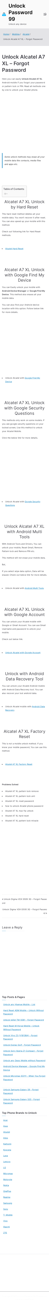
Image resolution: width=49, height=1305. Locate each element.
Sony (5, 1209)
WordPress (28, 1299)
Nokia (6, 1185)
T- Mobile (7, 1215)
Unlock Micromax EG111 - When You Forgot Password (24, 1078)
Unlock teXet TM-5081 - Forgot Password (23, 1020)
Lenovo (6, 1161)
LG (4, 1167)
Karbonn (7, 1144)
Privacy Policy (9, 1277)
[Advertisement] (24, 119)
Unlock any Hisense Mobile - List (19, 1004)
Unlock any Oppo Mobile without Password (24, 1060)
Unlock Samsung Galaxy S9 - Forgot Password (21, 1091)
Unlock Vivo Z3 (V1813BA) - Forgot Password (20, 1037)
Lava (5, 1155)
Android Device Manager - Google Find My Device (24, 1068)
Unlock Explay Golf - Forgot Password (22, 1045)
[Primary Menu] (45, 14)
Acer (5, 1120)
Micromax (8, 1173)
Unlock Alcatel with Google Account (22, 652)
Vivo (5, 1221)
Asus (5, 1126)
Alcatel (6, 1132)
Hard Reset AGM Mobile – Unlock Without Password (23, 1012)
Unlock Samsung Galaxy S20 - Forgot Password (21, 1101)
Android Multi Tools (34, 588)
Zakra (17, 1299)
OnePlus (7, 1191)
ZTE (5, 1232)
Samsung (7, 1203)
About (5, 1271)
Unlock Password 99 (21, 12)
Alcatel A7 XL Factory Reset (18, 764)
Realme (6, 1197)
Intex (5, 1138)
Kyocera (7, 1150)
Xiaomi (6, 1227)
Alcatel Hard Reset (14, 248)
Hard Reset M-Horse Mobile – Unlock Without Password (21, 1028)
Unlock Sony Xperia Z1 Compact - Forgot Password (23, 1053)
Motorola (7, 1179)
